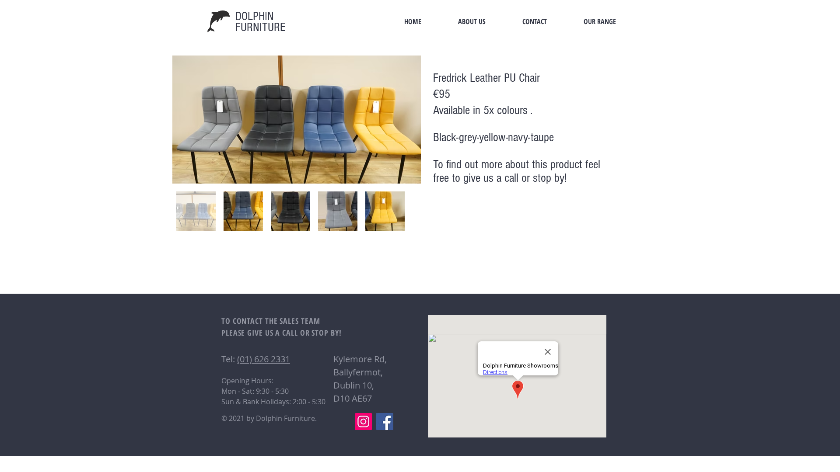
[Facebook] (384, 421)
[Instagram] (363, 421)
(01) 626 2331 (263, 359)
